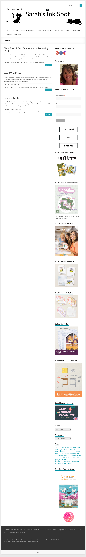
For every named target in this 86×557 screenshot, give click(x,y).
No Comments (40, 62)
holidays (66, 457)
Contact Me (17, 34)
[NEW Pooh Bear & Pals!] (66, 156)
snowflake (79, 459)
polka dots (76, 457)
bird (79, 447)
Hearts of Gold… (11, 98)
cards (70, 449)
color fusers (73, 452)
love (72, 457)
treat (57, 463)
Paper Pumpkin (58, 30)
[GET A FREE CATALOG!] (66, 227)
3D (69, 447)
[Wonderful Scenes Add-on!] (68, 364)
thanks (62, 461)
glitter (73, 455)
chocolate (76, 450)
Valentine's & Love (14, 112)
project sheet (61, 459)
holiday (61, 457)
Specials (38, 30)
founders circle (62, 455)
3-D (56, 447)
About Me (9, 34)
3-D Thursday (63, 447)
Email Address (60, 95)
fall (70, 454)
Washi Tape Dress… (13, 73)
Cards (23, 62)
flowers (57, 455)
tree (60, 463)
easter (59, 454)
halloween (78, 455)
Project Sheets (30, 62)
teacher (57, 462)
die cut (78, 452)
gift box (70, 455)
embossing (65, 454)
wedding (74, 463)
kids (70, 457)
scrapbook (74, 459)
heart (56, 457)
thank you (75, 461)
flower (77, 454)
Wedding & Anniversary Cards (30, 87)
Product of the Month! (27, 30)
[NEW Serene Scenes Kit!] (66, 265)
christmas (59, 451)
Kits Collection (47, 30)
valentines (69, 463)
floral (73, 454)
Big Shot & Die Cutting (12, 87)
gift (67, 455)
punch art (70, 459)
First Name (59, 104)
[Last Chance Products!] (66, 406)
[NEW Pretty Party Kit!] (66, 296)
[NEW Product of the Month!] (66, 186)
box (62, 450)
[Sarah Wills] (68, 74)
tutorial (64, 463)
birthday (58, 450)
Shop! (17, 30)
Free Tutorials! (76, 30)
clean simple (67, 452)
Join (13, 30)
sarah (7, 62)
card (65, 449)
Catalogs (67, 30)
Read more (48, 65)
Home (7, 30)
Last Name (59, 112)
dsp (56, 454)
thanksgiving (67, 461)
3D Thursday (73, 447)
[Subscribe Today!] (66, 327)
